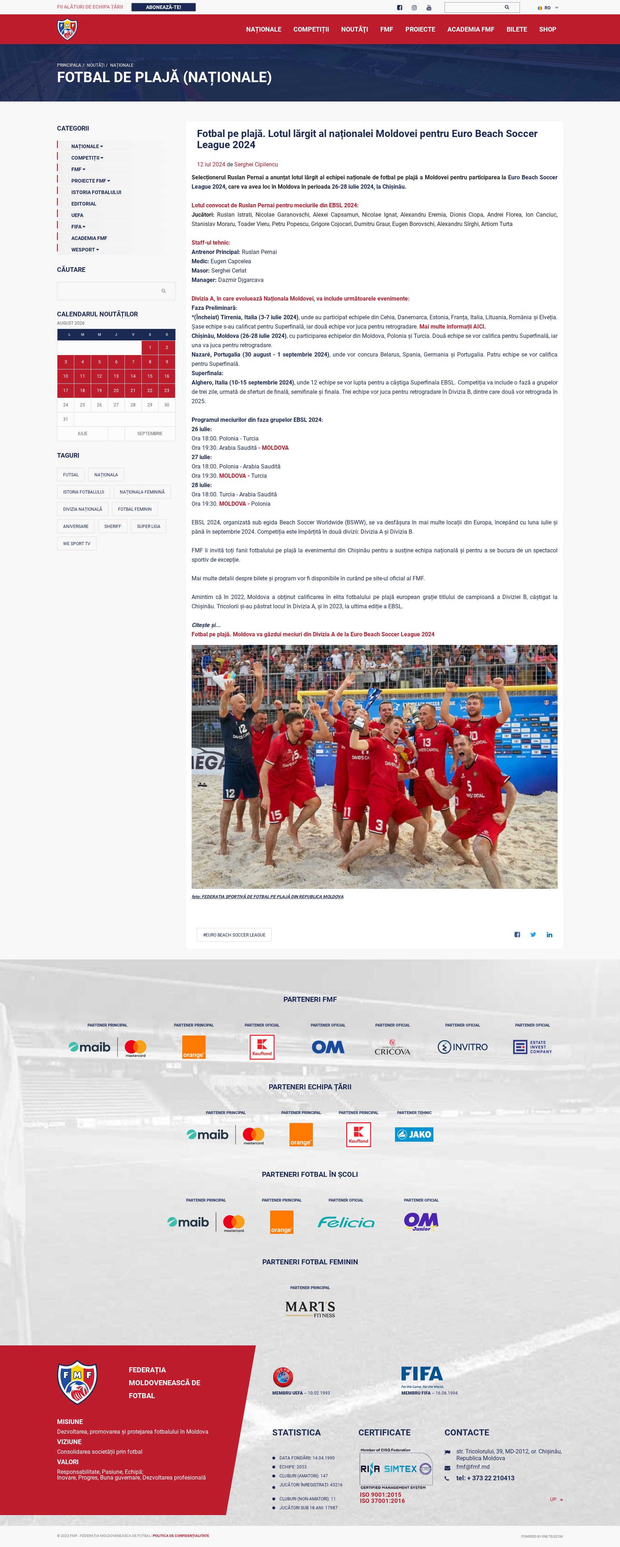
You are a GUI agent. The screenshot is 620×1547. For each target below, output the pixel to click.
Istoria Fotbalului (96, 192)
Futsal (71, 474)
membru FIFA (416, 1393)
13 (116, 376)
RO (547, 7)
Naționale (121, 65)
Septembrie (150, 433)
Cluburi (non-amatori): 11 (309, 1498)
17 (65, 390)
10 (65, 376)
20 (116, 390)
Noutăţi (95, 65)
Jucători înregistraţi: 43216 (311, 1487)
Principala (69, 65)
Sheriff (112, 526)
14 (133, 376)
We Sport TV (76, 543)
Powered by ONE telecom (542, 1536)
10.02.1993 (319, 1393)
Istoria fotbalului (83, 492)
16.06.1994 (447, 1393)
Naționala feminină (142, 492)
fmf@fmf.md (473, 1466)
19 (99, 390)
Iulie (83, 433)
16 (166, 376)
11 (82, 376)
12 (99, 376)
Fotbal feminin (135, 509)
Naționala (106, 474)
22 (149, 390)
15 (149, 376)
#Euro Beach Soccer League (234, 935)
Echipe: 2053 (294, 1467)
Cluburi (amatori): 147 (305, 1475)
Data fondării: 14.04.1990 (308, 1458)
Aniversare (76, 526)
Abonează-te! (163, 7)
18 (82, 390)
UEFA (77, 215)
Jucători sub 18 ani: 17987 (310, 1507)
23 (166, 390)
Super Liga (148, 526)
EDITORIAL (84, 204)
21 (133, 390)
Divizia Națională (82, 509)
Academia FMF (89, 238)
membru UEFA (287, 1393)
